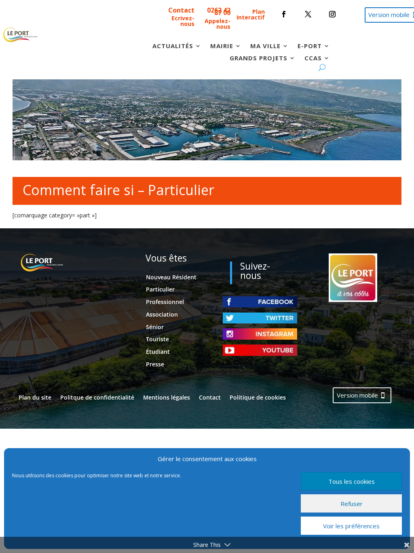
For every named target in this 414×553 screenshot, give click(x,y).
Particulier (160, 289)
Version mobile (357, 395)
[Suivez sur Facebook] (283, 14)
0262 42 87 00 (218, 11)
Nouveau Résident (171, 277)
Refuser (351, 504)
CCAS (313, 58)
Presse (155, 364)
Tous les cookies (351, 481)
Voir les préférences (351, 526)
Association (162, 314)
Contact (181, 10)
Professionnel (165, 302)
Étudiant (158, 351)
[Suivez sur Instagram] (332, 14)
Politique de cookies (258, 398)
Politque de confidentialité (97, 398)
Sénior (155, 327)
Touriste (157, 339)
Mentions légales (166, 398)
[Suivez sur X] (308, 14)
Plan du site (35, 398)
